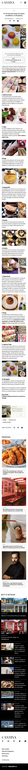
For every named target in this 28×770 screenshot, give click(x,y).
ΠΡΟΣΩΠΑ (5, 581)
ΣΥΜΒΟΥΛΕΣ (5, 469)
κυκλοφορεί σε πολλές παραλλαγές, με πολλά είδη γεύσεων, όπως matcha (13, 321)
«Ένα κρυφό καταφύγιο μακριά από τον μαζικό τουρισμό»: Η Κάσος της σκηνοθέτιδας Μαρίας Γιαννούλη (20, 673)
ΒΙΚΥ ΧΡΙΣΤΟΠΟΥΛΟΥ (9, 18)
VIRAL (4, 544)
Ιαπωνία (4, 420)
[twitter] (18, 21)
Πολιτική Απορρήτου (8, 751)
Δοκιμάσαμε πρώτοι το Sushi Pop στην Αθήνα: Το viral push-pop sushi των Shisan (14, 547)
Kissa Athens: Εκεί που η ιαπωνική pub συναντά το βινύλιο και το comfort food (13, 510)
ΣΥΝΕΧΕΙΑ (21, 415)
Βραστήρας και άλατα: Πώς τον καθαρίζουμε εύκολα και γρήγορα (17, 410)
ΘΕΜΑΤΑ (14, 10)
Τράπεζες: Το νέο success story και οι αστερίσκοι (13, 615)
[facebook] (10, 21)
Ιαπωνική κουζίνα (7, 422)
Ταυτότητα (5, 756)
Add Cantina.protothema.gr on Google (13, 60)
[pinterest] (14, 21)
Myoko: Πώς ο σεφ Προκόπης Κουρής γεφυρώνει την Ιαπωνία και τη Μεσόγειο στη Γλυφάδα (13, 584)
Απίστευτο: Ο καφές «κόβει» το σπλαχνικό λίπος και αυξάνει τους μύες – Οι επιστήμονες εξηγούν (20, 649)
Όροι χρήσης (5, 749)
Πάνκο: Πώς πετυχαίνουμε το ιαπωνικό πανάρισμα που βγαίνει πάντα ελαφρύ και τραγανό (13, 472)
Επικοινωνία (5, 753)
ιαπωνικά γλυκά (12, 420)
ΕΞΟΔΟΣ (4, 507)
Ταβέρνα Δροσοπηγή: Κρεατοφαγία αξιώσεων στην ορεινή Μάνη (20, 685)
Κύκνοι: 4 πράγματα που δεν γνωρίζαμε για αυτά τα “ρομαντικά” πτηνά (21, 725)
